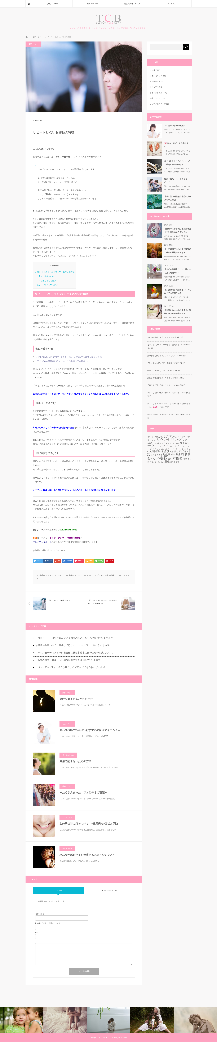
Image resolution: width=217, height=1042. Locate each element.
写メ (181, 451)
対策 (173, 455)
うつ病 (155, 436)
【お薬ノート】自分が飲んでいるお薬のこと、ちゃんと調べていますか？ (74, 638)
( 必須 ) (40, 914)
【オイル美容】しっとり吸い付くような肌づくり (177, 271)
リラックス (184, 449)
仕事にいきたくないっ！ (157, 370)
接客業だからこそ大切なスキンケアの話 (163, 414)
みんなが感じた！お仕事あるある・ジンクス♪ (86, 854)
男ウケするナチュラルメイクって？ (161, 356)
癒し (189, 459)
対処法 (166, 454)
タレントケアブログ (106, 1037)
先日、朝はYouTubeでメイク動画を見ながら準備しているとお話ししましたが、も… (177, 321)
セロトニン (175, 443)
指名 (184, 454)
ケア (184, 440)
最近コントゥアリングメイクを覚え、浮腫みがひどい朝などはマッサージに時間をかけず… (177, 300)
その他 (152, 70)
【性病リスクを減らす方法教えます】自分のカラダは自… (177, 230)
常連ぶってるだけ (46, 281)
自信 (149, 462)
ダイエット (186, 442)
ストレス (165, 442)
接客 (106, 575)
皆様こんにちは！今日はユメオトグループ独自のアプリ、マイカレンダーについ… (177, 133)
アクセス (174, 436)
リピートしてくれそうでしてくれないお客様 (55, 272)
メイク (153, 449)
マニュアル (171, 4)
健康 (172, 451)
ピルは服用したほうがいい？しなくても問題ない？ (177, 291)
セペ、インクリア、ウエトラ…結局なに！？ (165, 345)
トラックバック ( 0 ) (109, 890)
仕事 (161, 451)
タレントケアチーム (54, 575)
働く (176, 451)
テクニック (156, 446)
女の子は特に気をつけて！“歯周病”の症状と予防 (88, 823)
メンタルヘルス (163, 449)
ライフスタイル (68, 755)
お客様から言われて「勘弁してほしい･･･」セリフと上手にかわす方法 (72, 645)
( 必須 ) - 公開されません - (48, 923)
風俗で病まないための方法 (75, 761)
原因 (156, 455)
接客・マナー (52, 4)
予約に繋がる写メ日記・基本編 (159, 363)
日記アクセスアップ (132, 4)
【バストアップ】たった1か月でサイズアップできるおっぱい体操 (70, 667)
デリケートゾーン (174, 446)
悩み (178, 454)
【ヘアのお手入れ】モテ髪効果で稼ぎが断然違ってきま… (177, 250)
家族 (160, 455)
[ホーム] (29, 3)
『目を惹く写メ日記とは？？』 (159, 385)
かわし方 (90, 575)
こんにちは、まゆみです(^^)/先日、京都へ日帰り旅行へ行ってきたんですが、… (177, 239)
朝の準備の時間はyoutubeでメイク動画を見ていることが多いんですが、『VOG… (177, 259)
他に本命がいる (45, 276)
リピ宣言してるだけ (47, 285)
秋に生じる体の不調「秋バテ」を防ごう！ (164, 393)
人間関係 (154, 451)
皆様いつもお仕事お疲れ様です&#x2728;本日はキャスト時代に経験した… (177, 207)
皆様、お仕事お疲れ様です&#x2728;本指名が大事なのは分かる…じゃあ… (177, 189)
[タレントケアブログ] (108, 23)
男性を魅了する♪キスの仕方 (76, 698)
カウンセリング (156, 76)
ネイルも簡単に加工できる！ (158, 337)
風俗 (167, 461)
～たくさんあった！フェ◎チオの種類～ (83, 792)
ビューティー (92, 4)
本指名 (112, 575)
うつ (149, 436)
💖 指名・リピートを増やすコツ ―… (177, 145)
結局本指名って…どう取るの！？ (175, 180)
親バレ (154, 462)
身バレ (160, 462)
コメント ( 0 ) (58, 890)
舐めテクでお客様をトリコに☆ (159, 378)
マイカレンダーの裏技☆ (174, 125)
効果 (152, 455)
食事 (177, 462)
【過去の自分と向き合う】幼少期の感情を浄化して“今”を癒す (67, 660)
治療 (185, 458)
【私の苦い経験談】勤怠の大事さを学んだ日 (177, 198)
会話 (166, 451)
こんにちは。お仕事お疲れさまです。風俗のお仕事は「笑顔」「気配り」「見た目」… (177, 172)
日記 (170, 459)
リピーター (99, 575)
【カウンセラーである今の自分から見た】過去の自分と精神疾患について (74, 652)
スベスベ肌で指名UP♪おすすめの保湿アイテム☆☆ (89, 730)
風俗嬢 (172, 462)
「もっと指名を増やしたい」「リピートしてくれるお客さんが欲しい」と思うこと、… (177, 154)
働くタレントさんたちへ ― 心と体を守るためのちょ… (177, 163)
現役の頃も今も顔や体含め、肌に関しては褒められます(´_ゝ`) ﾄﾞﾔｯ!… (177, 278)
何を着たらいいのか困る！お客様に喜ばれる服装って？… (177, 312)
